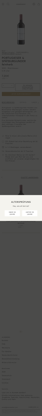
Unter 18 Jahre (30, 213)
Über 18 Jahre (12, 213)
